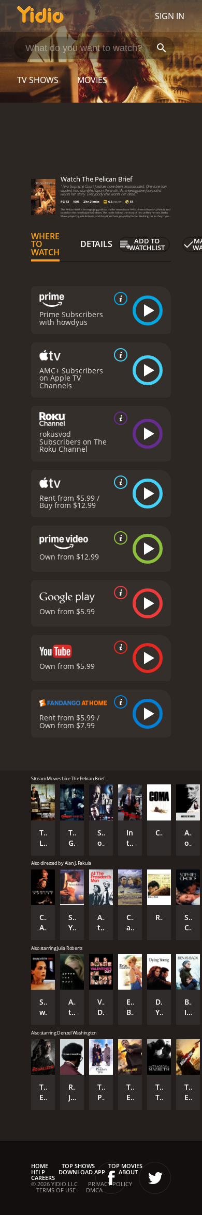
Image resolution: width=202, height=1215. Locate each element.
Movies (92, 80)
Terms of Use (56, 1190)
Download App (82, 1172)
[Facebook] (111, 1178)
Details (96, 244)
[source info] (118, 298)
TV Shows (38, 80)
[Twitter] (155, 1178)
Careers (43, 1177)
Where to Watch (45, 244)
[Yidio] (40, 16)
